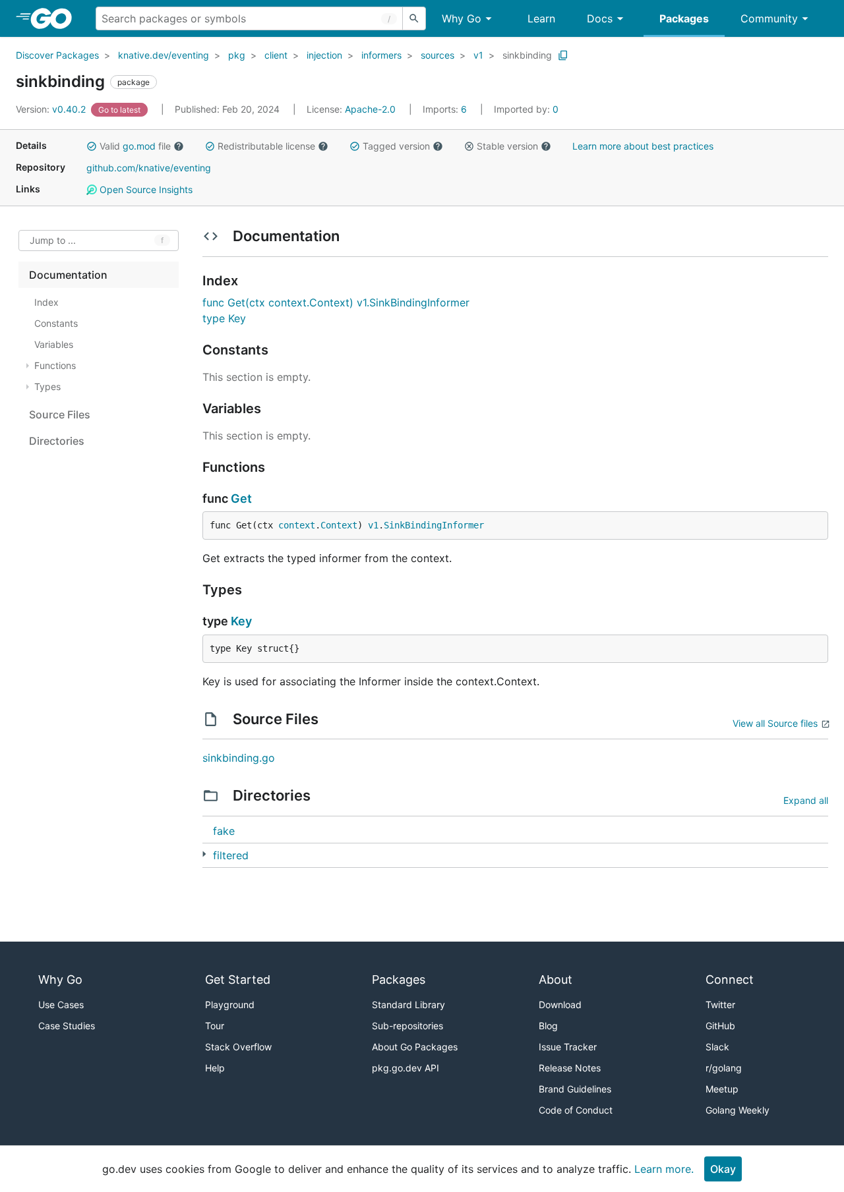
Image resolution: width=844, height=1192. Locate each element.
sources (437, 55)
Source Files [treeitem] (59, 414)
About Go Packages (415, 1046)
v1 (478, 55)
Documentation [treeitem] (68, 274)
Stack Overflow (238, 1046)
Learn (541, 18)
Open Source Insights (145, 189)
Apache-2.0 (370, 109)
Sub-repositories (407, 1025)
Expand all (805, 800)
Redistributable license (266, 146)
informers (381, 55)
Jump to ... (53, 240)
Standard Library (408, 1004)
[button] (91, 146)
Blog (548, 1025)
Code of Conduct (576, 1110)
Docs (600, 18)
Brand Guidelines (575, 1088)
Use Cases (61, 1004)
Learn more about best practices (642, 146)
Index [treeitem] (46, 302)
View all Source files (775, 723)
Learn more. (664, 1169)
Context (338, 525)
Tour (214, 1025)
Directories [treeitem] (56, 440)
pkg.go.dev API (405, 1067)
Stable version (507, 146)
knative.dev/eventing (163, 55)
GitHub (720, 1025)
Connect (730, 979)
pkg (236, 55)
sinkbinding (527, 55)
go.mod (139, 146)
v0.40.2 (52, 109)
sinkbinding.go (238, 757)
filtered (231, 855)
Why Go (461, 18)
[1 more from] (204, 854)
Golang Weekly (737, 1110)
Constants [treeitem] (56, 323)
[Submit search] (414, 18)
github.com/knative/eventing (148, 167)
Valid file (135, 146)
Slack (717, 1046)
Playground (230, 1004)
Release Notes (570, 1067)
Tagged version (396, 146)
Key (241, 621)
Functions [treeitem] (55, 365)
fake (224, 830)
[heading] (56, 18)
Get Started (237, 979)
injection (324, 55)
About (555, 979)
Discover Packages (57, 55)
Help (215, 1067)
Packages (684, 18)
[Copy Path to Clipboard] (563, 55)
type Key (224, 318)
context (296, 525)
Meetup (722, 1088)
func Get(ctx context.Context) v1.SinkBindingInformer (335, 302)
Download (560, 1004)
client (275, 55)
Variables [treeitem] (53, 344)
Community (769, 18)
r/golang (724, 1067)
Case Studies (66, 1025)
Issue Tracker (568, 1046)
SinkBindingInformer (434, 525)
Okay (723, 1169)
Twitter (720, 1004)
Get (241, 498)
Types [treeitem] (47, 386)
